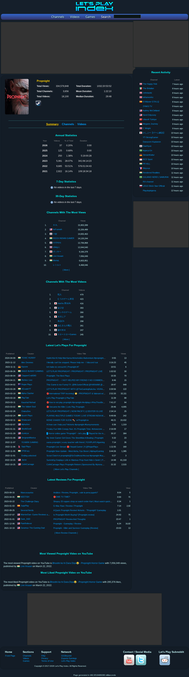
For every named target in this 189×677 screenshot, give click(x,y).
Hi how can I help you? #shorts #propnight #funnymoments (73, 424)
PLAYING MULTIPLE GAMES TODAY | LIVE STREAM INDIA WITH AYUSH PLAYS (83, 416)
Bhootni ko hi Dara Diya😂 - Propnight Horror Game (78, 563)
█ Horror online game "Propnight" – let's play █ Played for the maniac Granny (81, 433)
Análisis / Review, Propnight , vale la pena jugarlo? (75, 492)
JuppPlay (25, 506)
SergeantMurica (28, 438)
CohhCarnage (27, 464)
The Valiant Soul (28, 406)
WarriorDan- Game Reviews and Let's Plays (40, 514)
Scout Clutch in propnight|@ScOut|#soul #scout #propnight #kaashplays (79, 455)
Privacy (44, 658)
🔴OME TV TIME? (61, 497)
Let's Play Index (68, 661)
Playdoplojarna (149, 190)
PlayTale (25, 398)
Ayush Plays (26, 415)
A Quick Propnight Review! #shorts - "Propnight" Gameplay (79, 510)
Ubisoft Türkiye (150, 119)
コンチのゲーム (65, 312)
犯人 (60, 294)
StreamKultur (148, 155)
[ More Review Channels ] (66, 533)
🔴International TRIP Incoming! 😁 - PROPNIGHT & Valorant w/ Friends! (79, 393)
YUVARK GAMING (29, 442)
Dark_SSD (25, 519)
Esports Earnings (69, 658)
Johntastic (147, 93)
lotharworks (148, 97)
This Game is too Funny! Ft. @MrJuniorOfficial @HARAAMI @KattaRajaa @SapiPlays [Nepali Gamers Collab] (96, 385)
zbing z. (56, 247)
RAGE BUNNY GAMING (32, 371)
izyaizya (25, 433)
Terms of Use (47, 661)
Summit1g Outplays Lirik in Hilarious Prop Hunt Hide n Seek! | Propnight (78, 460)
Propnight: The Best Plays (58, 376)
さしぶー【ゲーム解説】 (154, 133)
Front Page (10, 656)
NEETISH (25, 497)
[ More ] (66, 270)
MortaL (56, 260)
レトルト (57, 265)
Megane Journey (150, 124)
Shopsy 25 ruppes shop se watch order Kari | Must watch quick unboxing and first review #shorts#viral (99, 501)
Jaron (24, 460)
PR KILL (146, 164)
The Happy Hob (150, 84)
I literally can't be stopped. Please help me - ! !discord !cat (72, 362)
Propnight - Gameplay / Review (67, 523)
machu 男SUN (64, 303)
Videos (81, 124)
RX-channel (148, 182)
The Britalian (148, 88)
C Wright (147, 128)
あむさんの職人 (65, 325)
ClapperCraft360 (28, 375)
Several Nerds (27, 510)
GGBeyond (66, 656)
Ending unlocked (28, 455)
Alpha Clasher (27, 393)
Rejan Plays (26, 384)
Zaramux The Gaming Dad (33, 528)
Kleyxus (146, 168)
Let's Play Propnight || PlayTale (60, 398)
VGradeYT (26, 389)
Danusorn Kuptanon (152, 142)
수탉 (55, 234)
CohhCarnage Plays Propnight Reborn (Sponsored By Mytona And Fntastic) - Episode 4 (86, 464)
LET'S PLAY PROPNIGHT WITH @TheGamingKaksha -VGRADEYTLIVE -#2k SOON (85, 389)
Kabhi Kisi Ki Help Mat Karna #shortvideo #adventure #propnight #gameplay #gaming (84, 358)
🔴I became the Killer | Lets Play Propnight (65, 407)
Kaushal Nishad (28, 402)
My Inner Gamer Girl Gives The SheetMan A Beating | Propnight (75, 438)
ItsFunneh (57, 229)
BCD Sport (147, 159)
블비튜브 (62, 330)
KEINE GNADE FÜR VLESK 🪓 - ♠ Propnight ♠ (67, 420)
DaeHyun (147, 146)
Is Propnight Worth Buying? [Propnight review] (73, 515)
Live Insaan (58, 256)
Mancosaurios (27, 492)
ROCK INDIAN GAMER (63, 238)
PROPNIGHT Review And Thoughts (69, 519)
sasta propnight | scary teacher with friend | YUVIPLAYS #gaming (76, 442)
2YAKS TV (147, 106)
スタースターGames (67, 334)
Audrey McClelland (151, 110)
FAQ (43, 656)
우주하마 (57, 243)
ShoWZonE (26, 429)
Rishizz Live (26, 380)
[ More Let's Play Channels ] (66, 469)
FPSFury (25, 451)
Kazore (24, 367)
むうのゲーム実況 (66, 299)
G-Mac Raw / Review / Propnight (68, 506)
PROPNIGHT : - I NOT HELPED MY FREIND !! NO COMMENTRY (76, 380)
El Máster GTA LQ (151, 102)
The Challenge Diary (30, 501)
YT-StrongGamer (150, 137)
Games (26, 661)
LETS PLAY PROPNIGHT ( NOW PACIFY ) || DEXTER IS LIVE (75, 411)
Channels (68, 124)
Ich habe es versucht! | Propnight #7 (63, 367)
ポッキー (57, 251)
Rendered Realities (151, 173)
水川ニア (62, 316)
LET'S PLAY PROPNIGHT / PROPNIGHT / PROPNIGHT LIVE (74, 371)
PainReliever (26, 523)
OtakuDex (26, 411)
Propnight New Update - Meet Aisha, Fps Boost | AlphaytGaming (75, 451)
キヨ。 (56, 225)
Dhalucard (26, 420)
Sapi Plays (26, 446)
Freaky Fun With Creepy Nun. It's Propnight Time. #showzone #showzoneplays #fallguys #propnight (91, 429)
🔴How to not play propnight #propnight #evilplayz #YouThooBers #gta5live (80, 402)
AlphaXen (25, 424)
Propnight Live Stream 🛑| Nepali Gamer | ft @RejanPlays (72, 447)
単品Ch (61, 321)
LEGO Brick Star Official (154, 186)
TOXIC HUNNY (28, 358)
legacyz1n (147, 150)
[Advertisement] (68, 48)
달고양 (61, 308)
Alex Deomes (27, 362)
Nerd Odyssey (149, 115)
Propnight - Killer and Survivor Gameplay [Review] (75, 528)
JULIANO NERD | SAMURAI (156, 177)
